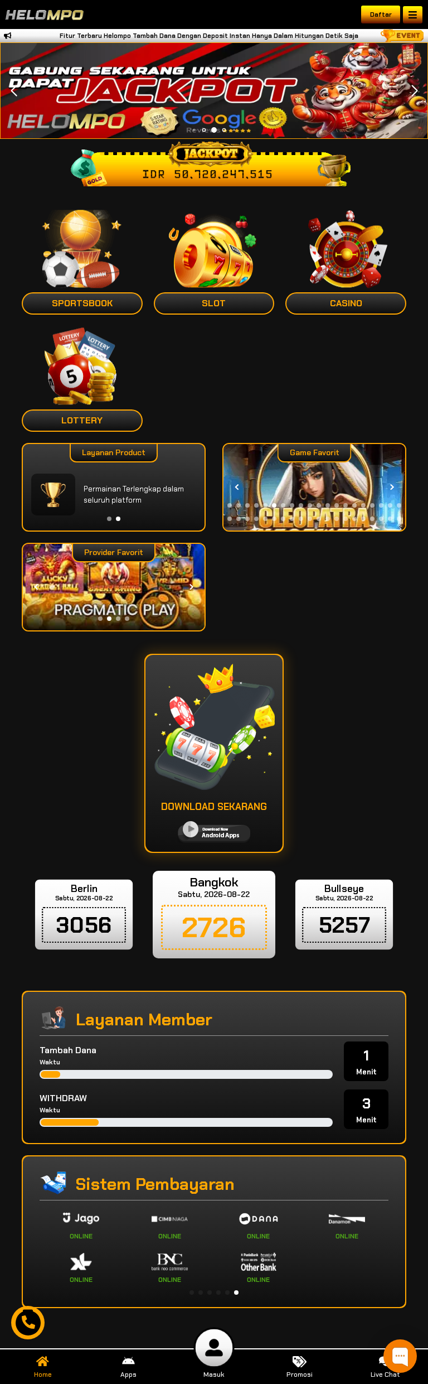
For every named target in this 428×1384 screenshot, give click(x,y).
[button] (414, 91)
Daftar (381, 14)
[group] (314, 487)
